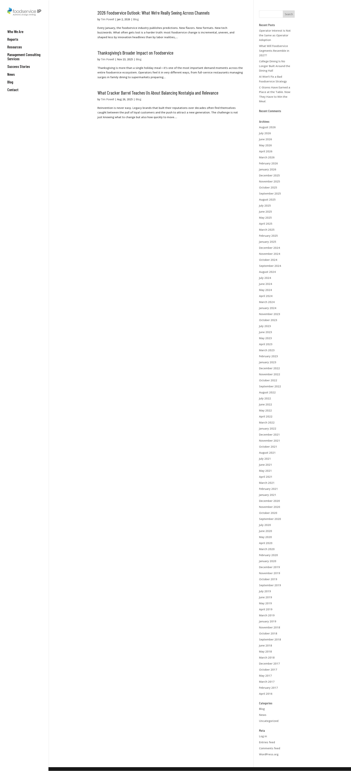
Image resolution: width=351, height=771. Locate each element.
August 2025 (267, 199)
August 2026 (267, 127)
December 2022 (269, 368)
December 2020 (269, 501)
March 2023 (267, 350)
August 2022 (267, 392)
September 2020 (270, 519)
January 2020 (267, 561)
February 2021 (268, 489)
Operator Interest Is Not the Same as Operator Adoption (275, 35)
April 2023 (265, 344)
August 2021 (267, 452)
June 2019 (265, 597)
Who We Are (15, 31)
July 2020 (265, 525)
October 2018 (268, 633)
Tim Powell (107, 19)
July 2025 (265, 205)
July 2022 (265, 398)
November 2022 (269, 374)
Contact (12, 89)
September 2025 (270, 193)
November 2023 (269, 314)
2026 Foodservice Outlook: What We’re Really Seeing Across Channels (153, 13)
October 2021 (268, 446)
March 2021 (267, 482)
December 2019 (269, 567)
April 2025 (265, 223)
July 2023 (265, 326)
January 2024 (267, 308)
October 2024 (268, 260)
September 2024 (270, 266)
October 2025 (268, 187)
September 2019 (270, 585)
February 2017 (268, 687)
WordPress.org (268, 754)
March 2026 (267, 157)
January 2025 (267, 241)
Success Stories (18, 66)
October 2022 (268, 380)
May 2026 (265, 145)
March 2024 (267, 302)
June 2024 (265, 284)
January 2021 (267, 495)
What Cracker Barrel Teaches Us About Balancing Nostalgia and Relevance (157, 93)
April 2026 (265, 151)
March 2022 (267, 422)
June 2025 (265, 211)
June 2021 (265, 464)
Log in (263, 736)
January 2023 (267, 362)
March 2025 (267, 229)
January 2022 (267, 428)
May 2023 (265, 338)
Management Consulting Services (23, 56)
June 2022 (265, 404)
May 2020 (265, 537)
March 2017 (267, 681)
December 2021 (269, 434)
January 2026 (267, 169)
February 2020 (268, 555)
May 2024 (265, 290)
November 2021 (269, 440)
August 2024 (267, 272)
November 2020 (269, 507)
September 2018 (270, 639)
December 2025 (269, 175)
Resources (14, 47)
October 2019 (268, 579)
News (11, 74)
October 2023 (268, 320)
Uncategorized (268, 721)
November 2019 (269, 573)
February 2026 (268, 163)
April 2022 (265, 416)
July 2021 (265, 458)
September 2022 (270, 386)
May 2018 (265, 651)
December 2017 (269, 663)
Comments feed (269, 748)
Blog (10, 82)
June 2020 (265, 531)
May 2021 (265, 470)
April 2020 (265, 543)
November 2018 (269, 627)
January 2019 (267, 621)
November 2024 (269, 253)
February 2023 (268, 356)
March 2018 (267, 657)
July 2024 (265, 278)
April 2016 (265, 693)
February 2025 (268, 235)
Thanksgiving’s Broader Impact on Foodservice (135, 53)
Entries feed (267, 742)
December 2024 (269, 247)
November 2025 (269, 181)
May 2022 (265, 410)
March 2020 (267, 549)
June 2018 (265, 645)
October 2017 (268, 669)
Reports (12, 39)
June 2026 (265, 139)
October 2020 (268, 513)
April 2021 (265, 476)
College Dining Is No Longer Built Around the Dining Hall (274, 65)
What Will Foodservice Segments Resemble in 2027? (274, 50)
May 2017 (265, 675)
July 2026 (265, 133)
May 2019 (265, 603)
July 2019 (265, 591)
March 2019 (267, 615)
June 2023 (265, 332)
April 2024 (265, 296)
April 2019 (265, 609)
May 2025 (265, 217)
